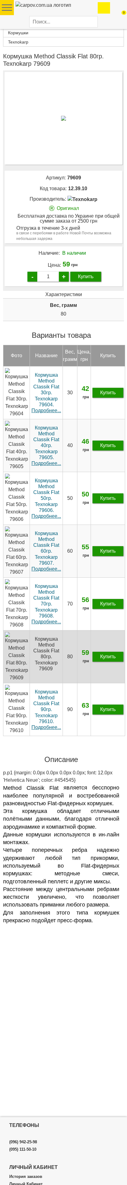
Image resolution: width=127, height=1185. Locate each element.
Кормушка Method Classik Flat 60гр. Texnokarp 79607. (46, 551)
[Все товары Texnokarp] (82, 199)
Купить (85, 276)
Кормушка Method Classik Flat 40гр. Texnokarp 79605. (46, 445)
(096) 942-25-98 (23, 1142)
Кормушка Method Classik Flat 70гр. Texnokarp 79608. (46, 604)
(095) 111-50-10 (22, 1149)
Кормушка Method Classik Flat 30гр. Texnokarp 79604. (46, 392)
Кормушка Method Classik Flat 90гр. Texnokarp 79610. (46, 709)
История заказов (25, 1177)
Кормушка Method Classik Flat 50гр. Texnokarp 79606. (46, 498)
